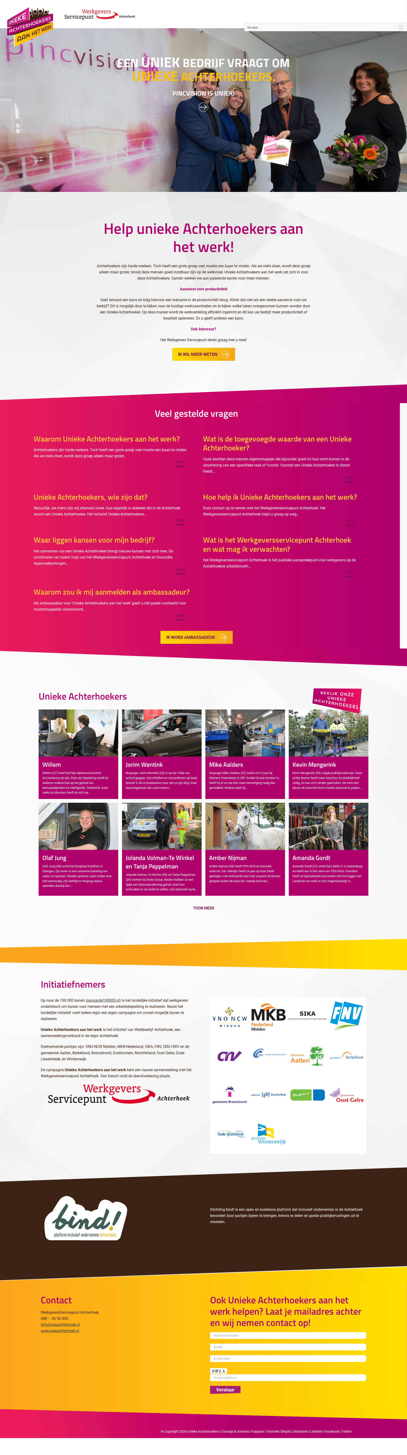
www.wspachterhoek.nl (60, 1331)
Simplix (286, 1431)
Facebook (332, 1431)
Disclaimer (300, 1431)
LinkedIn (316, 1431)
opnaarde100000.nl (103, 1000)
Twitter (346, 1431)
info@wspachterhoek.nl (60, 1324)
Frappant (257, 1431)
